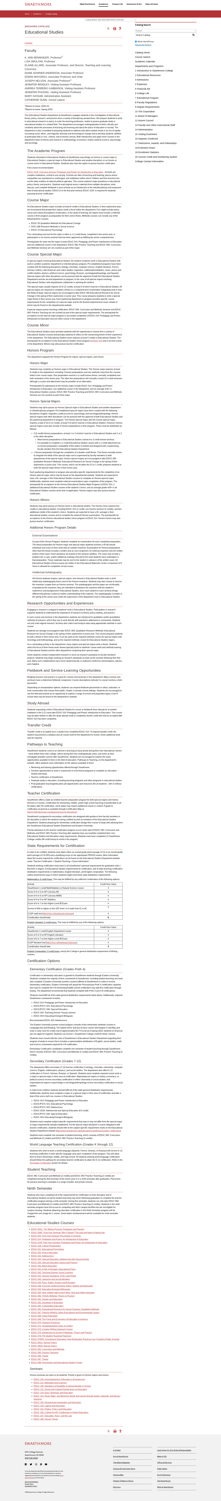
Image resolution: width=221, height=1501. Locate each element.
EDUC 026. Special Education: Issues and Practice (54, 1263)
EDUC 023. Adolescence (42, 1256)
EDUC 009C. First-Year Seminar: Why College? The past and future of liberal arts (68, 1233)
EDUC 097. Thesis (39, 1359)
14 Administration (144, 129)
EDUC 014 (97, 341)
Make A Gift (162, 1456)
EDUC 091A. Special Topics (44, 1343)
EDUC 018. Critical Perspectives (46, 1246)
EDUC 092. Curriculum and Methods (47, 1349)
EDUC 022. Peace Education (44, 1253)
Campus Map (118, 1475)
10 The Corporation (145, 111)
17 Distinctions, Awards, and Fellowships (156, 143)
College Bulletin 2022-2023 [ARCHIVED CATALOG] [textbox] (105, 20)
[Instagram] (36, 1464)
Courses (28, 43)
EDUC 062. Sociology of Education (47, 1303)
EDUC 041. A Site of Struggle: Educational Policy (53, 1269)
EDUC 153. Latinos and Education (49, 1406)
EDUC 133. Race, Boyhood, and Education (53, 1393)
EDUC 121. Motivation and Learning (50, 1383)
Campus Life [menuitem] (117, 4)
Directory (117, 1487)
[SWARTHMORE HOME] (38, 4)
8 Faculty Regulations (146, 102)
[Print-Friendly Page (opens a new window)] (114, 28)
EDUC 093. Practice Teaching (44, 1353)
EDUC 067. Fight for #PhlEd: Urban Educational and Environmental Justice (65, 1313)
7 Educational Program (146, 98)
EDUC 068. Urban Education (44, 1316)
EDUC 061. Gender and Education (47, 1299)
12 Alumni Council (144, 120)
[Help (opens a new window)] (120, 28)
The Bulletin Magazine (121, 1462)
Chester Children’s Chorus (123, 1481)
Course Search (142, 57)
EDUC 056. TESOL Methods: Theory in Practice (53, 1296)
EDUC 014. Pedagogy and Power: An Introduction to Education (59, 1239)
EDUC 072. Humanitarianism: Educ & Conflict (52, 1326)
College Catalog (51, 14)
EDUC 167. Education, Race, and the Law (53, 1416)
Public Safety (162, 1469)
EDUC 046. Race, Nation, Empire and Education (53, 1283)
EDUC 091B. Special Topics (44, 1346)
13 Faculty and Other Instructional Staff (155, 125)
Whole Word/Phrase (146, 42)
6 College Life (142, 93)
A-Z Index (117, 1450)
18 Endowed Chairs (145, 148)
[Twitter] (31, 1464)
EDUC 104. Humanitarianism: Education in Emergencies (59, 1379)
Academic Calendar (145, 61)
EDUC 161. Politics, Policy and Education (53, 1409)
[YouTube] (46, 1464)
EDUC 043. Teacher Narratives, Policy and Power (53, 1276)
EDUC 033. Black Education (44, 1266)
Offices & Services (164, 1462)
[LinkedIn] (41, 1464)
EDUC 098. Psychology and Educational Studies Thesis (56, 1363)
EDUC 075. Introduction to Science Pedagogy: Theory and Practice (61, 1333)
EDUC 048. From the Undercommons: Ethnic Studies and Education (62, 1286)
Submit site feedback (31, 1482)
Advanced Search (143, 45)
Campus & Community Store (124, 1469)
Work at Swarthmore (165, 1487)
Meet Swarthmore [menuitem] (87, 4)
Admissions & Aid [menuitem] (134, 4)
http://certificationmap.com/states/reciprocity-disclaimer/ (52, 812)
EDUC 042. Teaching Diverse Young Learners (52, 1273)
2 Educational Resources (148, 75)
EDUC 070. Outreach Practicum (45, 1323)
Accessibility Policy (31, 1486)
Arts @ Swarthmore (120, 1456)
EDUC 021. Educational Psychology (47, 1249)
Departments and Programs (149, 66)
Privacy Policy (29, 1484)
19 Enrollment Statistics (147, 152)
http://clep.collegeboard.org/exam (58, 914)
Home (27, 14)
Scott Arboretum (163, 1475)
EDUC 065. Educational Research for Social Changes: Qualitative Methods (65, 1309)
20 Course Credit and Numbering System (156, 157)
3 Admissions (142, 79)
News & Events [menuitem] (151, 4)
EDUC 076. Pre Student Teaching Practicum (51, 1336)
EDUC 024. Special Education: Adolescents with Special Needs (60, 1259)
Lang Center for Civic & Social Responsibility (174, 1450)
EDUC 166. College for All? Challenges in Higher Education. (61, 1412)
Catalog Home (142, 52)
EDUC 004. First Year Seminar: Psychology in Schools (56, 1236)
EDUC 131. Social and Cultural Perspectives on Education (60, 1389)
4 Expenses (141, 84)
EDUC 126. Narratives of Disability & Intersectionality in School (62, 1386)
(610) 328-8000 (31, 1458)
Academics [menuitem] (103, 4)
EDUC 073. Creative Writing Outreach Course (52, 1329)
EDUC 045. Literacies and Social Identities (50, 1279)
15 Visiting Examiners (146, 134)
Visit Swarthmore (164, 1481)
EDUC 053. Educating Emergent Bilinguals (50, 1289)
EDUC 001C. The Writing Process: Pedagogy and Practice (57, 1229)
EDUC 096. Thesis (39, 1356)
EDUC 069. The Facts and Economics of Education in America (59, 1319)
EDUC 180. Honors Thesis (46, 1419)
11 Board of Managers (146, 116)
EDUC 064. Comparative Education (47, 1306)
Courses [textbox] (139, 31)
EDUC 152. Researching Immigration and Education (57, 1402)
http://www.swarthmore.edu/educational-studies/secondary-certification (88, 1131)
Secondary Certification (40, 1163)
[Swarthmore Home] (38, 1443)
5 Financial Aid (142, 89)
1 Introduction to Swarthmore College (154, 70)
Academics (37, 14)
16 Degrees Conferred (146, 138)
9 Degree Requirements (147, 107)
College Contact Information (149, 161)
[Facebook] (26, 1464)
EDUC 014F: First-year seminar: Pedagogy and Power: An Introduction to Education (65, 172)
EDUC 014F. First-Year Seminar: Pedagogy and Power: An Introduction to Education (69, 1243)
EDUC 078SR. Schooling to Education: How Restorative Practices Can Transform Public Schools (75, 1339)
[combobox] (110, 19)
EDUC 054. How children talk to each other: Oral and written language (63, 1293)
